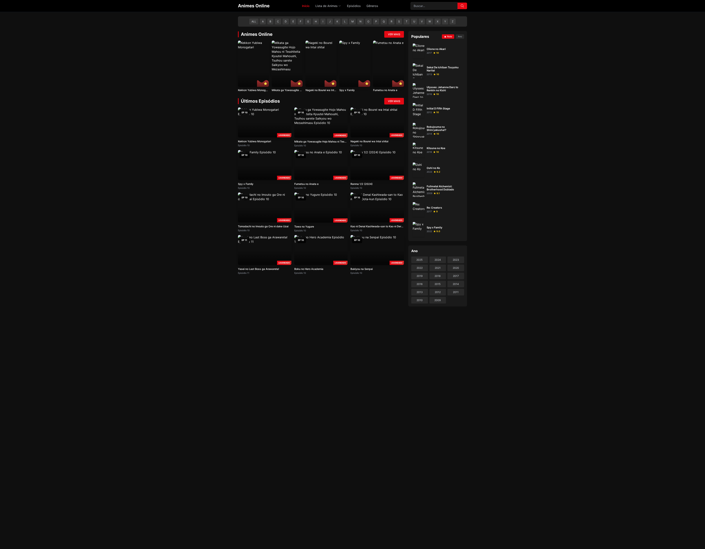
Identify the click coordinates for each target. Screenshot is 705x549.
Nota (449, 36)
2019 (420, 275)
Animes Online (254, 5)
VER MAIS (394, 34)
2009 (437, 300)
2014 (456, 284)
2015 (438, 284)
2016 (420, 284)
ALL (254, 21)
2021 (438, 267)
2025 (419, 259)
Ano (460, 36)
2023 (456, 259)
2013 (420, 292)
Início (306, 6)
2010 (420, 300)
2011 (456, 292)
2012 (438, 292)
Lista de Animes (326, 6)
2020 (456, 267)
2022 (420, 267)
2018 (438, 275)
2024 (438, 259)
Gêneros (372, 6)
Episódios (354, 6)
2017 (456, 275)
